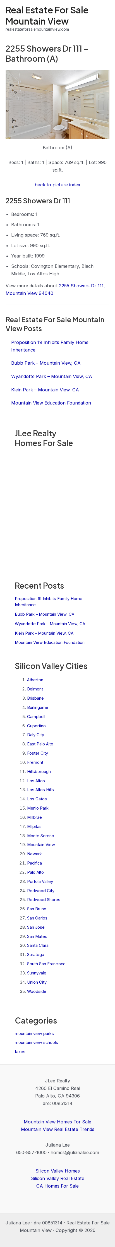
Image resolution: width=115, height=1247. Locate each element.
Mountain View (41, 844)
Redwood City (40, 890)
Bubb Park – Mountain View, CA (44, 614)
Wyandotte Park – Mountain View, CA (50, 623)
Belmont (35, 689)
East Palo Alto (40, 744)
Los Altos (36, 780)
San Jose (36, 927)
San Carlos (37, 918)
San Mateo (37, 936)
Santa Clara (38, 945)
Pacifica (34, 863)
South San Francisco (46, 963)
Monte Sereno (40, 835)
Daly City (35, 734)
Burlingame (37, 707)
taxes (20, 1051)
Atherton (35, 679)
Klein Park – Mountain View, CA (44, 633)
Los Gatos (37, 798)
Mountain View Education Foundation (50, 642)
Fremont (35, 762)
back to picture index (57, 184)
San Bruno (36, 908)
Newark (34, 853)
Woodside (36, 991)
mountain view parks (34, 1033)
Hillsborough (39, 771)
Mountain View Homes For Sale (57, 1122)
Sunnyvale (36, 973)
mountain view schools (36, 1042)
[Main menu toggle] (103, 18)
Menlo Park (38, 808)
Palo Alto (35, 872)
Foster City (37, 753)
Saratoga (35, 954)
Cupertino (36, 725)
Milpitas (34, 826)
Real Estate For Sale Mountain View (47, 15)
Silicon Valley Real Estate (57, 1178)
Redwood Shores (43, 899)
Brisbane (35, 698)
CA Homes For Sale (57, 1186)
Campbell (36, 716)
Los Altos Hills (40, 789)
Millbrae (34, 817)
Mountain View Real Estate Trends (57, 1129)
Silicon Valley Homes (57, 1171)
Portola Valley (40, 881)
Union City (37, 982)
